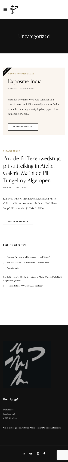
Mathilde (13, 89)
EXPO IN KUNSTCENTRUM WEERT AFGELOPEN (28, 262)
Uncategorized (25, 74)
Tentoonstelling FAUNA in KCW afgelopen (25, 285)
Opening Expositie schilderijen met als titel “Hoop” (28, 257)
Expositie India (25, 81)
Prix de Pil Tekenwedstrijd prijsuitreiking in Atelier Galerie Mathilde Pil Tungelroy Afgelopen (32, 279)
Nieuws (12, 74)
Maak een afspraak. (51, 427)
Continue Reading (23, 127)
